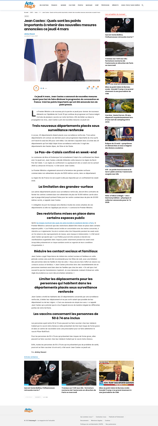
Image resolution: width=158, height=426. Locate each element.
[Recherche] (142, 5)
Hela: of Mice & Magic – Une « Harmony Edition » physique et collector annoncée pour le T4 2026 (118, 198)
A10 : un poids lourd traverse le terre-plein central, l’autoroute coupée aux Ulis (118, 171)
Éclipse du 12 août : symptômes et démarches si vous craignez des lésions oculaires (118, 145)
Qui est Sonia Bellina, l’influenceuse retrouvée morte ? (119, 36)
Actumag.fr (32, 420)
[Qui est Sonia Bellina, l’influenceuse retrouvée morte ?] (119, 25)
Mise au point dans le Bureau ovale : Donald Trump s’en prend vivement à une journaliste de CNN (119, 90)
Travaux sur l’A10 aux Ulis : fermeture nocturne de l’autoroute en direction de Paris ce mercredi (119, 62)
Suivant (37, 397)
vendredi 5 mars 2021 (31, 36)
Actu (26, 16)
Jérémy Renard (29, 34)
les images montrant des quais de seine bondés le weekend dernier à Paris (65, 223)
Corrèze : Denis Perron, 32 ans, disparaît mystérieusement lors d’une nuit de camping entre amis (119, 118)
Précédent (29, 397)
